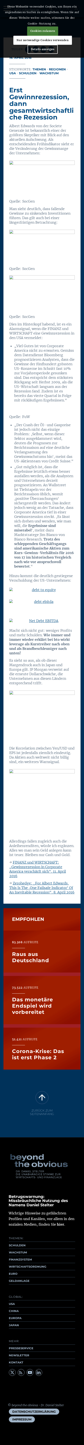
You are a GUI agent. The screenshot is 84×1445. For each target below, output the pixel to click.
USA (12, 73)
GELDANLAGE (19, 1280)
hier (60, 1224)
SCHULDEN (17, 1245)
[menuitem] (34, 1412)
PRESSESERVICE (21, 1348)
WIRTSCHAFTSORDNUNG (27, 1266)
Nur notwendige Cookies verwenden (42, 40)
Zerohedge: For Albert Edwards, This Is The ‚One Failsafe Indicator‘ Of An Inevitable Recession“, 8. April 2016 (42, 887)
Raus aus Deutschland (30, 957)
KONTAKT (16, 1362)
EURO (13, 1273)
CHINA (14, 1311)
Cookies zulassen (42, 31)
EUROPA (15, 1318)
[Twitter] (12, 1372)
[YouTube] (29, 1372)
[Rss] (21, 1372)
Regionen (57, 69)
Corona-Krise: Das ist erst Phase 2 (38, 1054)
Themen (39, 69)
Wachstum (49, 73)
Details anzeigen (42, 49)
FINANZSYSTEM (20, 1259)
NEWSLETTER (19, 1355)
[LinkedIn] (38, 1372)
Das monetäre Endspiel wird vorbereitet (32, 1005)
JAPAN (14, 1325)
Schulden (27, 73)
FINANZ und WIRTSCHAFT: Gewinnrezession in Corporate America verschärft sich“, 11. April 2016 (37, 869)
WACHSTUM (18, 1252)
